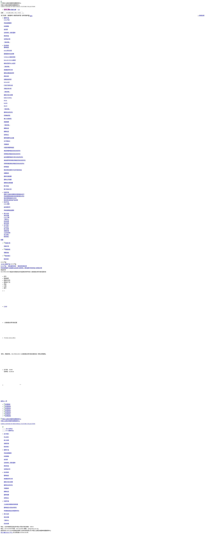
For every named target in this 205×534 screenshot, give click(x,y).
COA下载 (6, 217)
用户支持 (6, 213)
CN (19, 9)
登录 (12, 9)
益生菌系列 (7, 207)
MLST (5, 106)
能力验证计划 (8, 189)
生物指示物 (7, 39)
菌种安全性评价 (8, 485)
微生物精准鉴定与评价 (10, 198)
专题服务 (6, 488)
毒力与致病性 (8, 118)
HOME (3, 264)
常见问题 (6, 215)
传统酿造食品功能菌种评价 (11, 510)
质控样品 (6, 36)
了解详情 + (7, 42)
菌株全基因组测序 (9, 73)
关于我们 (6, 225)
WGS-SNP (7, 82)
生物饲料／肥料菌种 (9, 32)
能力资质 (6, 229)
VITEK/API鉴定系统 (9, 57)
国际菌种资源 (12, 266)
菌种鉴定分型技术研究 (10, 507)
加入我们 (6, 234)
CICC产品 (3, 266)
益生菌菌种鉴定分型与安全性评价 (13, 157)
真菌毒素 (6, 122)
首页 (31, 16)
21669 (5, 306)
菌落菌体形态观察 (9, 53)
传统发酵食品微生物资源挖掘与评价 (14, 196)
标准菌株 (6, 26)
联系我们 (6, 236)
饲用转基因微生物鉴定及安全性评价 (14, 163)
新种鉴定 (6, 166)
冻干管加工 (7, 141)
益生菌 (6, 29)
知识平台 (6, 202)
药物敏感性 (7, 115)
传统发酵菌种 (8, 23)
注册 (15, 9)
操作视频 (6, 223)
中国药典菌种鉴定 (9, 147)
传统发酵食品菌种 (9, 210)
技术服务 (6, 45)
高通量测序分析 (8, 478)
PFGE (5, 100)
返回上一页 (4, 401)
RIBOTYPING (8, 97)
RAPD (5, 103)
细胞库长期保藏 (8, 182)
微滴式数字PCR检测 (9, 63)
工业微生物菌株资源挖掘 (11, 504)
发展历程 (6, 230)
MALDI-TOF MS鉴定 (10, 60)
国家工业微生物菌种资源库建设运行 (14, 194)
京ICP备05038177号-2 (7, 532)
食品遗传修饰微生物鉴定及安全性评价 (15, 160)
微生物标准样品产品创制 (11, 200)
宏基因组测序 (8, 79)
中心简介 (6, 227)
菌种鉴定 (6, 475)
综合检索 (6, 221)
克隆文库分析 (8, 88)
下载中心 (6, 219)
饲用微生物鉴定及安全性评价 (12, 154)
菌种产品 (6, 18)
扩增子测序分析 (8, 85)
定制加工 (6, 498)
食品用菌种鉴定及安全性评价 (12, 150)
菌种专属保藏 (8, 176)
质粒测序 (6, 76)
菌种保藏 (6, 494)
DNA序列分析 (8, 50)
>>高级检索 (201, 15)
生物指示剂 (7, 469)
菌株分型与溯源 (8, 482)
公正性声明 (7, 232)
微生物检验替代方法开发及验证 (13, 170)
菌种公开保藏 (8, 179)
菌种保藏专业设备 (9, 138)
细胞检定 (6, 131)
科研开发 (6, 192)
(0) (10, 9)
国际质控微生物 (22, 266)
